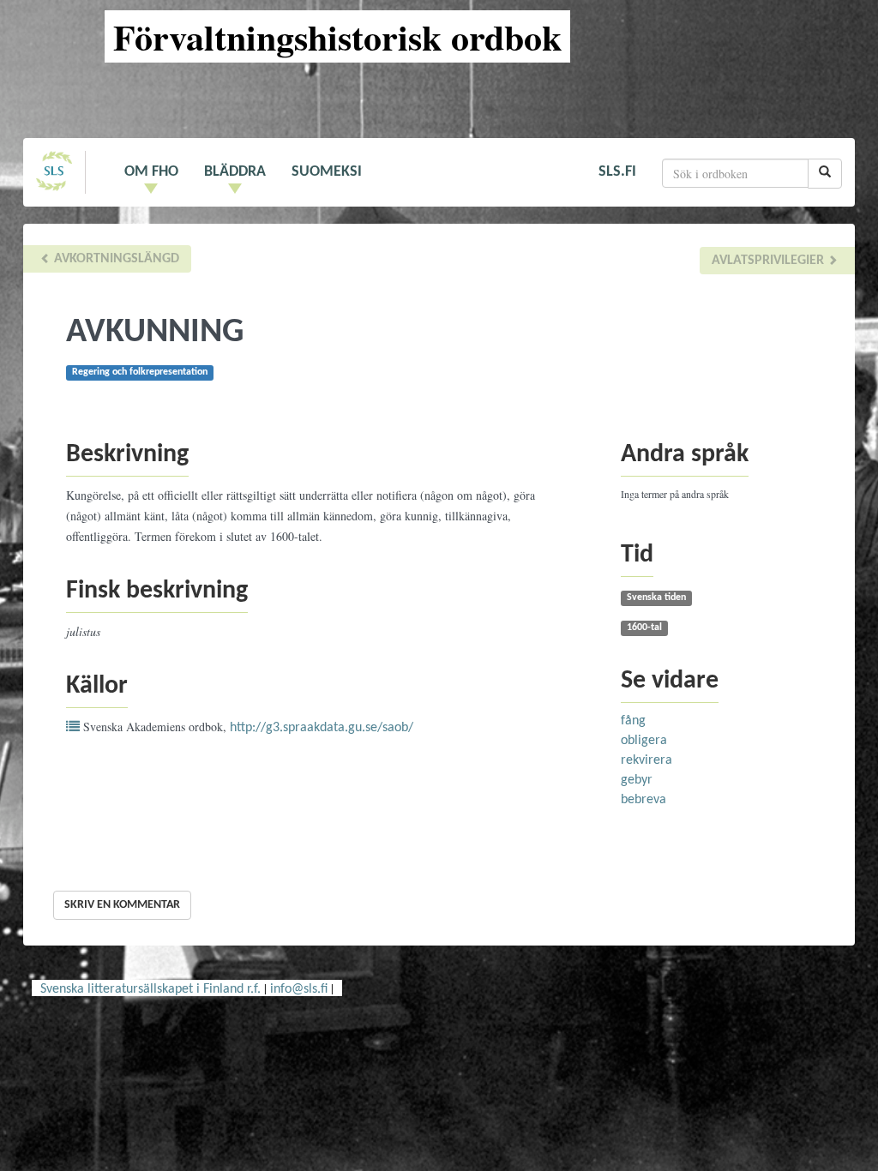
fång (633, 721)
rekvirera (646, 760)
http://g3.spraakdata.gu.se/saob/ (321, 728)
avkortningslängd (115, 259)
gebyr (636, 780)
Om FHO (151, 172)
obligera (644, 741)
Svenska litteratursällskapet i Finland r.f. (150, 989)
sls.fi (617, 172)
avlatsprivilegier (769, 260)
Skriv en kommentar (122, 904)
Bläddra (235, 172)
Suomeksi (327, 172)
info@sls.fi (299, 989)
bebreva (643, 800)
